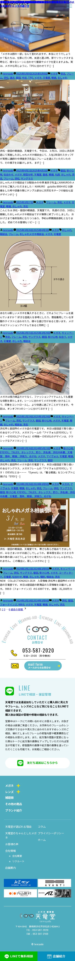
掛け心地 (53, 337)
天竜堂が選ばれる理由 (18, 826)
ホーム (42, 840)
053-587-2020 (38, 650)
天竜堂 (46, 77)
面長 (45, 174)
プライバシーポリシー (51, 833)
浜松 (6, 77)
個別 (42, 576)
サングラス (27, 178)
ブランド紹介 (13, 810)
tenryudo (8, 73)
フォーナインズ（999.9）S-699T (18, 2)
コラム (42, 826)
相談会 (3, 234)
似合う (62, 337)
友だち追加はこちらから (42, 763)
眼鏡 (53, 77)
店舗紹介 (59, 956)
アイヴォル (52, 456)
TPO (30, 77)
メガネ (54, 73)
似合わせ (8, 174)
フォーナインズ (8, 604)
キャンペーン (67, 568)
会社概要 (17, 856)
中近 (24, 77)
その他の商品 (13, 804)
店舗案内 (10, 868)
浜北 (63, 73)
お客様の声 (11, 844)
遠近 (12, 77)
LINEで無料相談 (21, 956)
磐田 (18, 77)
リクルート (18, 861)
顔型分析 (28, 174)
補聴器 (9, 797)
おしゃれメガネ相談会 (32, 234)
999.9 (21, 604)
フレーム (8, 178)
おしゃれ (62, 77)
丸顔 (57, 174)
